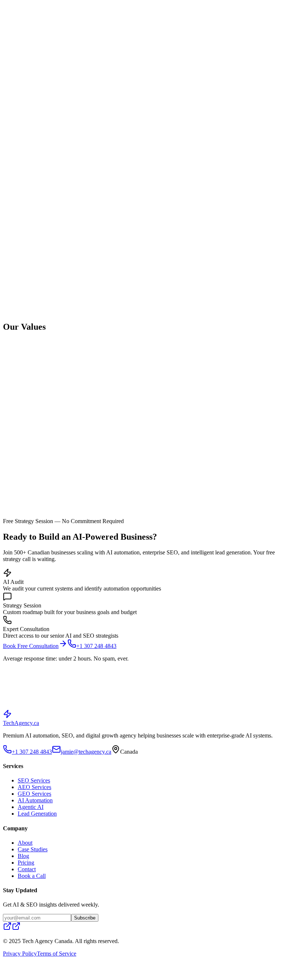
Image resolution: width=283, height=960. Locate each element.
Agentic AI (30, 807)
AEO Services (34, 787)
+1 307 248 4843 (32, 16)
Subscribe (84, 918)
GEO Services (34, 794)
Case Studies (33, 6)
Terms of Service (56, 953)
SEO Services (34, 780)
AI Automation (35, 800)
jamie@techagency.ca (86, 752)
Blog (53, 6)
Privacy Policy (20, 953)
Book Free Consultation (31, 646)
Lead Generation (37, 813)
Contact (85, 6)
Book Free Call (70, 16)
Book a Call (32, 876)
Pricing (67, 6)
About (10, 6)
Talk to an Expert (89, 713)
